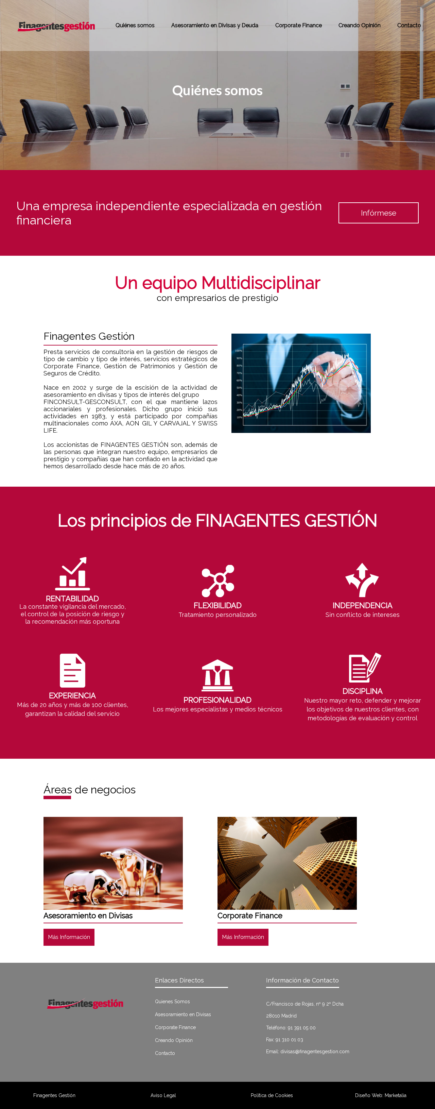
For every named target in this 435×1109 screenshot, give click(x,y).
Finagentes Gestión (54, 1095)
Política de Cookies (272, 1095)
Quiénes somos (135, 25)
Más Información (69, 937)
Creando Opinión (359, 25)
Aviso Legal (163, 1095)
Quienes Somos (172, 1001)
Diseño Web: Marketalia (380, 1095)
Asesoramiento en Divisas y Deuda (214, 25)
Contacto (409, 25)
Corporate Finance (298, 25)
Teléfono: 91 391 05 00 (291, 1027)
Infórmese (378, 212)
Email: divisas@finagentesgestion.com (307, 1051)
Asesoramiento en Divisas (183, 1014)
